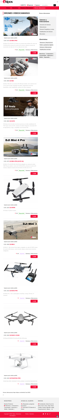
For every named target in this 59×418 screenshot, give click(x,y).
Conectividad (7, 407)
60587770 (23, 5)
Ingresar (37, 5)
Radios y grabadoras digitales (46, 44)
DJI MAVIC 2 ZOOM (14, 335)
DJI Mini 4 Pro (13, 40)
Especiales (11, 409)
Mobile (5, 409)
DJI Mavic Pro (13, 290)
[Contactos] (50, 414)
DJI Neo (11, 81)
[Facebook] (45, 414)
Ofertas (14, 7)
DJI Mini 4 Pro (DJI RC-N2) (16, 161)
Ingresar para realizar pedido (10, 37)
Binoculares (42, 33)
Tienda (26, 413)
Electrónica (21, 7)
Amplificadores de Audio (45, 49)
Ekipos (14, 413)
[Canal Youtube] (47, 414)
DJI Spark (12, 207)
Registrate (30, 5)
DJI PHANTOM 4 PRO (15, 378)
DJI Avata (12, 121)
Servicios (32, 413)
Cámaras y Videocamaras (33, 7)
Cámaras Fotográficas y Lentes (47, 29)
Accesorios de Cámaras (45, 24)
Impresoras (14, 407)
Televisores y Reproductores (46, 42)
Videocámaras (43, 27)
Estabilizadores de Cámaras (46, 31)
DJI (17, 49)
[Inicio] (43, 414)
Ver (34, 52)
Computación (15, 405)
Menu (57, 1)
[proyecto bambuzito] (57, 417)
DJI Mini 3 (12, 244)
